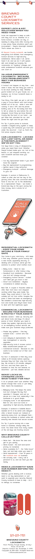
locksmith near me (13, 455)
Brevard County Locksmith (13, 52)
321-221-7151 (17, 535)
